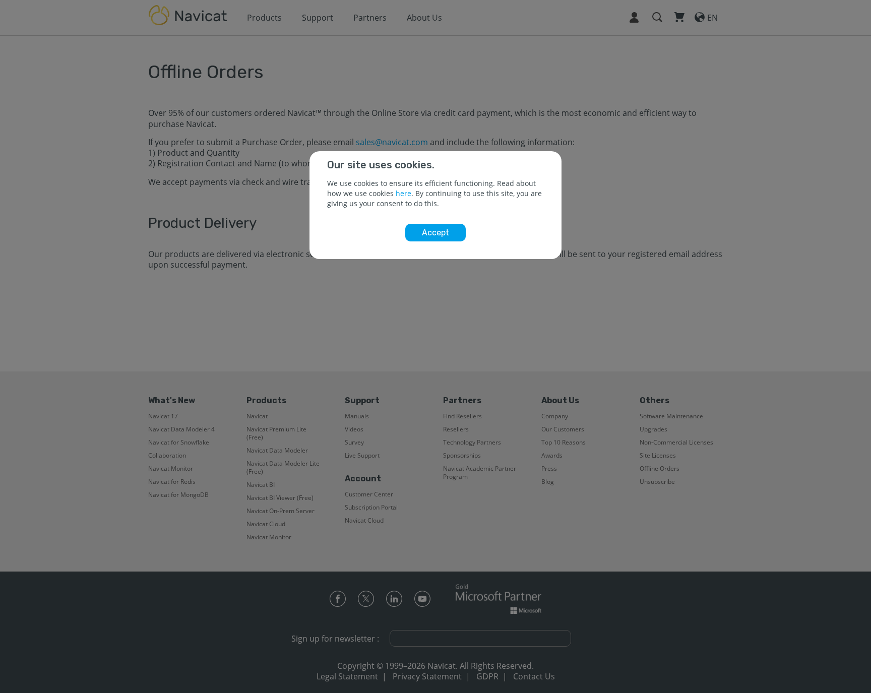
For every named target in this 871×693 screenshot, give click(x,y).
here (403, 193)
